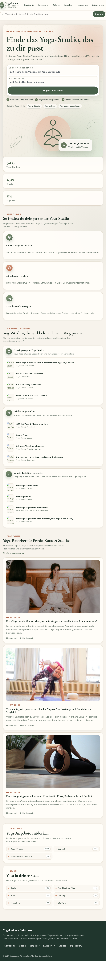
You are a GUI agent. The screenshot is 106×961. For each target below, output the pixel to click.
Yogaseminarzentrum (70, 106)
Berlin (30, 888)
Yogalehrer (50, 106)
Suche (22, 945)
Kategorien (43, 5)
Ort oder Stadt (17, 78)
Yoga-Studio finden (53, 90)
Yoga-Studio (34, 106)
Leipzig (77, 895)
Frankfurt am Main (77, 888)
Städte (56, 5)
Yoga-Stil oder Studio (21, 68)
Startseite (29, 5)
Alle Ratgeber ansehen (13, 553)
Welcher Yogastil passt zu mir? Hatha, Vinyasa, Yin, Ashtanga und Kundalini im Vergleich (48, 710)
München (30, 903)
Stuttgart (77, 903)
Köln (30, 895)
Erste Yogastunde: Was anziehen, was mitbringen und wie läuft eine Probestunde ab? (51, 621)
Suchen (99, 14)
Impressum (82, 5)
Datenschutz (98, 5)
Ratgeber (68, 5)
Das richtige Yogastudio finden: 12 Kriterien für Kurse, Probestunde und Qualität (49, 796)
